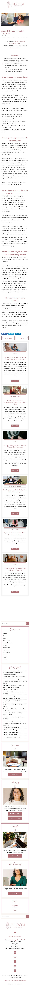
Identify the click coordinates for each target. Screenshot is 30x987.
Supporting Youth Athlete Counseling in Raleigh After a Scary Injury (15, 402)
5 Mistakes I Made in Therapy (10, 730)
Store (15, 910)
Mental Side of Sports (8, 643)
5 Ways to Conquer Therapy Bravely (12, 737)
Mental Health (12, 396)
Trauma (5, 659)
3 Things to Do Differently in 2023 (11, 727)
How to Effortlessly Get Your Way (11, 698)
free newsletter (15, 48)
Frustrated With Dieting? (9, 696)
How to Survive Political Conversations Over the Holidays (14, 709)
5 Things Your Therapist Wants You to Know (14, 676)
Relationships (6, 652)
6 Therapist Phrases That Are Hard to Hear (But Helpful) (15, 682)
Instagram (15, 905)
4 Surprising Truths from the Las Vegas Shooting (13, 701)
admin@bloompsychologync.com (15, 948)
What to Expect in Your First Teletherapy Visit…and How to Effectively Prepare (14, 686)
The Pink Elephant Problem (10, 734)
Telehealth (5, 654)
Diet (4, 636)
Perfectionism (6, 647)
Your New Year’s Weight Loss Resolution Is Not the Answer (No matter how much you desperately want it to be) (15, 672)
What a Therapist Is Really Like (11, 689)
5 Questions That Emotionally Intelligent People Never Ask (13, 713)
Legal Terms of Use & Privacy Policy (15, 980)
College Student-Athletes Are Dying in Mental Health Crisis (14, 724)
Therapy (15, 353)
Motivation (5, 645)
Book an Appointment (15, 936)
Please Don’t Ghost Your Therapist (11, 679)
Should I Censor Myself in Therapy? (12, 721)
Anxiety (13, 529)
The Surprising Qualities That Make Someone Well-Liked (14, 705)
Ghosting (5, 638)
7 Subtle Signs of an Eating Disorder (12, 732)
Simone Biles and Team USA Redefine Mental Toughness (14, 692)
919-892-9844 (15, 946)
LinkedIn (15, 907)
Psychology (6, 650)
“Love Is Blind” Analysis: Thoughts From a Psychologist (13, 717)
